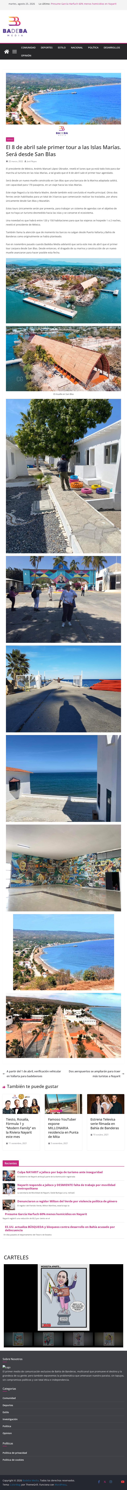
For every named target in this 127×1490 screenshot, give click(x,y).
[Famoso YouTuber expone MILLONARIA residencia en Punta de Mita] (63, 1096)
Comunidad (28, 47)
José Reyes (32, 161)
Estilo (62, 47)
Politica (7, 1426)
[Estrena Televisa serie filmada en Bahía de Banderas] (105, 1096)
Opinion (7, 1433)
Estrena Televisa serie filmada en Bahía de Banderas (104, 1123)
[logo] (6, 1367)
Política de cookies (13, 1459)
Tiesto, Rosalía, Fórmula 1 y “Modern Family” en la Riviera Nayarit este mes (21, 1128)
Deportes (47, 47)
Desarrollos (112, 47)
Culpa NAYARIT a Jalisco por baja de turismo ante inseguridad (60, 1172)
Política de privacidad (15, 1452)
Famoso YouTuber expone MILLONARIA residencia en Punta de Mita (63, 1128)
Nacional (77, 47)
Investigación (10, 1419)
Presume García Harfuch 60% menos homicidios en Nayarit (46, 1214)
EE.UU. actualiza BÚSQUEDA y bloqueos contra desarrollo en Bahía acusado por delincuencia (60, 1228)
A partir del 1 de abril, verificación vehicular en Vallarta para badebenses (34, 1073)
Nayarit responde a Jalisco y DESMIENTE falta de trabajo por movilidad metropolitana (66, 1186)
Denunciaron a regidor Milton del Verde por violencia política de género (67, 1201)
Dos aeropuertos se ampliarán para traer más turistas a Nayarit (94, 1073)
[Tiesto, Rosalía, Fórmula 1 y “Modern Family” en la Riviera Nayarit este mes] (21, 1096)
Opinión (26, 55)
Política (93, 47)
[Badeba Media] (7, 52)
